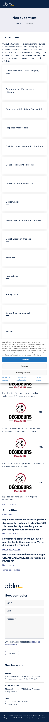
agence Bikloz (41, 718)
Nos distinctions (9, 504)
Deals (19, 549)
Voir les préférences (25, 373)
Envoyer (12, 653)
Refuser (24, 366)
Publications (7, 514)
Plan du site (25, 718)
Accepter (24, 359)
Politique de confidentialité (11, 718)
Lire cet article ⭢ (9, 533)
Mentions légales (38, 716)
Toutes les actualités (11, 570)
